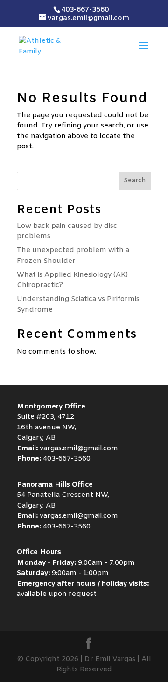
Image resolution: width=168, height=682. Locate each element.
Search (135, 180)
